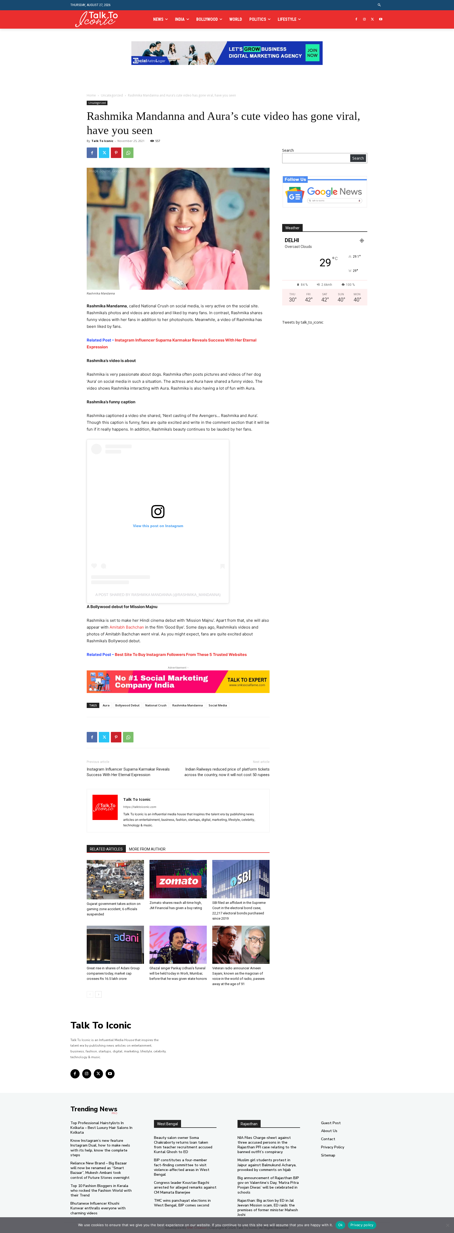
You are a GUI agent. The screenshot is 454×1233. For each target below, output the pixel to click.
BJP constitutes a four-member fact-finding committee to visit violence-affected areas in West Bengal (181, 1167)
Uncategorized (112, 95)
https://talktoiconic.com (139, 807)
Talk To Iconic (102, 141)
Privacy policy (362, 1225)
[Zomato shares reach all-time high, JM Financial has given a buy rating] (178, 879)
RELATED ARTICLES (106, 849)
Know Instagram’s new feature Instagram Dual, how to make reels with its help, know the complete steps (100, 1148)
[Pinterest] (116, 152)
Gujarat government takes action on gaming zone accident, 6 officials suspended (114, 909)
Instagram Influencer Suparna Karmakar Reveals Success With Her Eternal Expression (128, 772)
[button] (379, 5)
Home (91, 95)
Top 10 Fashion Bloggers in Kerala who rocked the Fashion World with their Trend (101, 1190)
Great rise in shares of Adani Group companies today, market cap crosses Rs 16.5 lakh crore (113, 973)
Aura (106, 705)
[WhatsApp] (128, 152)
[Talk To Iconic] (98, 19)
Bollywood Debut (127, 705)
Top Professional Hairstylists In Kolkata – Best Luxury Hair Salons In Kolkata (101, 1127)
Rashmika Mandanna (187, 705)
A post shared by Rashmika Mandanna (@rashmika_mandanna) (158, 595)
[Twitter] (372, 20)
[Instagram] (365, 20)
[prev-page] (90, 994)
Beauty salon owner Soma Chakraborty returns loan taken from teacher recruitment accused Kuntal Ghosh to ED (183, 1145)
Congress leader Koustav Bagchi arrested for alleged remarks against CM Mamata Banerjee (185, 1187)
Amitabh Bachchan (127, 627)
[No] (447, 1225)
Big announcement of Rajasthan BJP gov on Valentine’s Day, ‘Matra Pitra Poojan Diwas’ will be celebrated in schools (268, 1185)
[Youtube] (381, 20)
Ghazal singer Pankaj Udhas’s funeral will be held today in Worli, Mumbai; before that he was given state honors (178, 973)
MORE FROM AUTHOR (147, 849)
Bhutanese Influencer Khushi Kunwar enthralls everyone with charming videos (98, 1208)
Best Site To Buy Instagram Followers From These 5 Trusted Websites (181, 654)
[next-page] (98, 994)
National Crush (156, 705)
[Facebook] (356, 20)
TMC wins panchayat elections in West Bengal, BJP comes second (182, 1203)
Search (288, 150)
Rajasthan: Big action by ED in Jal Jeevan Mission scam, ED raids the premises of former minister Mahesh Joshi (268, 1207)
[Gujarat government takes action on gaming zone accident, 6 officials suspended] (115, 879)
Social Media (218, 705)
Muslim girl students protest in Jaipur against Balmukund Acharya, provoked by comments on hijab (267, 1165)
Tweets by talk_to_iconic (302, 322)
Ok (340, 1225)
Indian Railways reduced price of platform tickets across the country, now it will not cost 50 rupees (227, 772)
